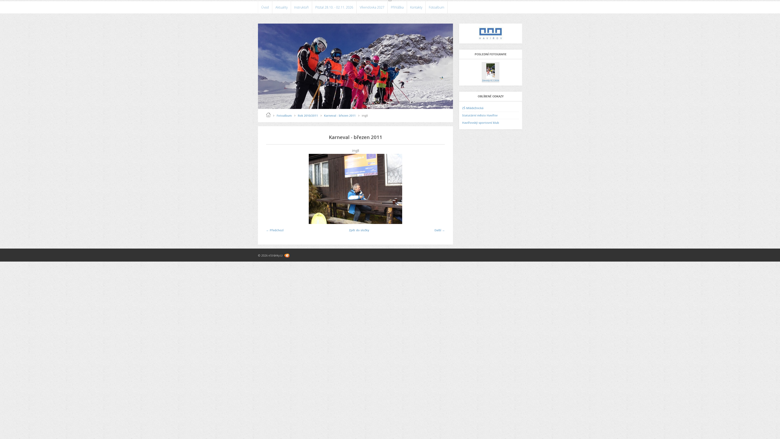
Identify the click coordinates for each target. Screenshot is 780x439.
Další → (439, 230)
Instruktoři (301, 7)
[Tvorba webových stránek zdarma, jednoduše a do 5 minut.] (286, 256)
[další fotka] (438, 189)
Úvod (265, 7)
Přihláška (397, 7)
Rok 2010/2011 (308, 115)
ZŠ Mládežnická (472, 108)
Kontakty (416, 7)
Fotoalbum (436, 7)
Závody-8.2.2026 (490, 80)
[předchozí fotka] (272, 189)
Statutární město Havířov (480, 115)
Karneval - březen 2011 (340, 115)
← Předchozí (275, 230)
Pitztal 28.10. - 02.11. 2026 (334, 7)
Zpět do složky (359, 230)
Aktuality (281, 7)
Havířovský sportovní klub (480, 123)
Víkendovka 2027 (372, 7)
